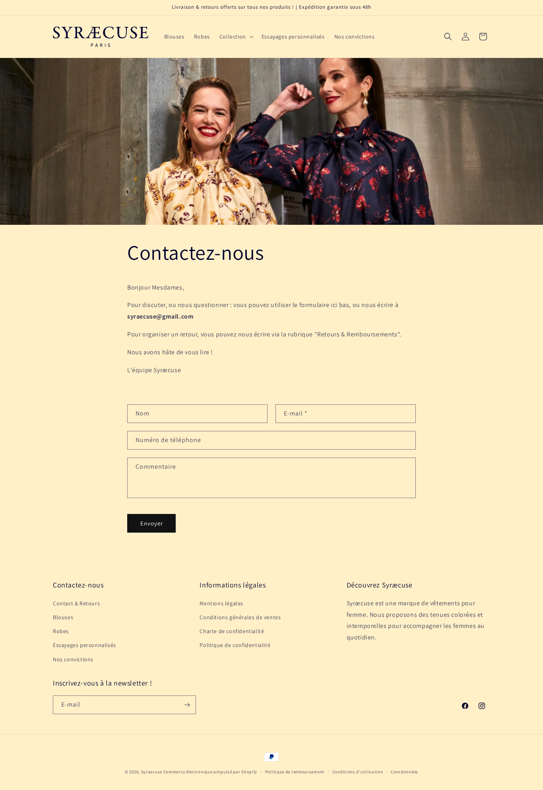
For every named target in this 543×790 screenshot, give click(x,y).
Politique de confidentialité (235, 645)
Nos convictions (73, 659)
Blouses (63, 617)
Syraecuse (151, 772)
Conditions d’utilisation (357, 772)
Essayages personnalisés (84, 645)
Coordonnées (404, 772)
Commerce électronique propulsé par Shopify (210, 772)
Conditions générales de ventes (240, 617)
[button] (236, 36)
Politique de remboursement (294, 772)
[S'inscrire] (187, 704)
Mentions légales (221, 603)
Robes (61, 631)
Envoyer (151, 523)
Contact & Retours (76, 603)
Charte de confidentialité (232, 631)
